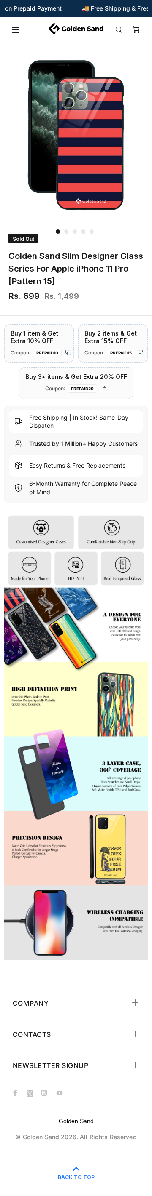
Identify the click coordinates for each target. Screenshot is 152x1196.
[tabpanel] (76, 135)
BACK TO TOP (76, 1177)
